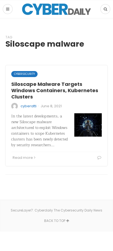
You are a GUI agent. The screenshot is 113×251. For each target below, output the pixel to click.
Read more (23, 157)
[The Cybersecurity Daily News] (56, 9)
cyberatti (28, 106)
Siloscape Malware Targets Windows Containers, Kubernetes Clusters (54, 90)
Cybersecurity (24, 74)
